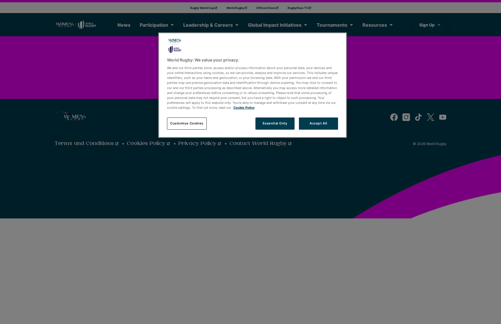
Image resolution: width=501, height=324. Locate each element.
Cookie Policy (244, 108)
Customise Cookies (187, 123)
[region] (252, 85)
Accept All (318, 123)
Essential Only (275, 123)
